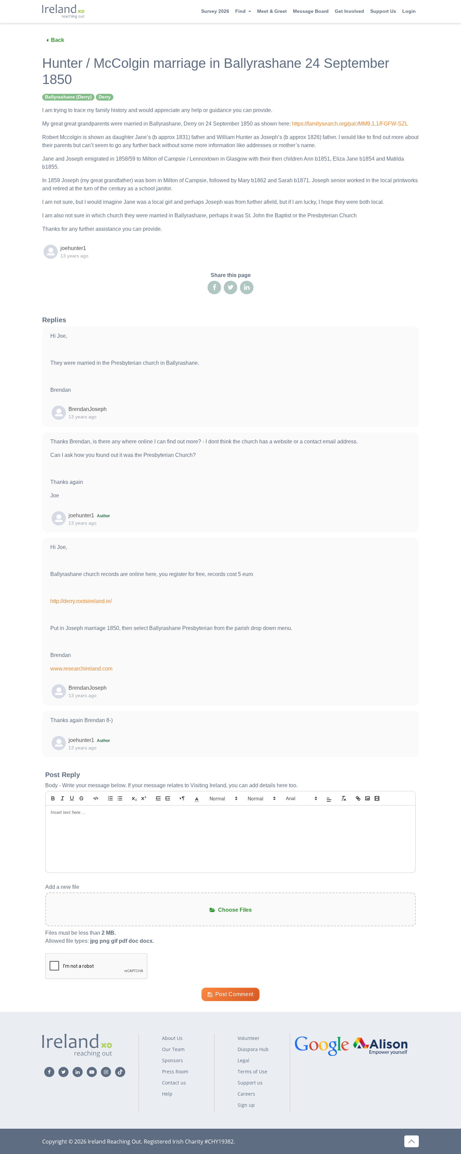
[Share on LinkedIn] (246, 287)
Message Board (311, 11)
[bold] (53, 798)
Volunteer (249, 1038)
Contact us (174, 1082)
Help (167, 1094)
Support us (250, 1082)
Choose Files (235, 910)
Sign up (246, 1105)
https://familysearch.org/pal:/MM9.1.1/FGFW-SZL (350, 124)
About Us (172, 1038)
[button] (196, 798)
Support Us (383, 11)
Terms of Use (252, 1071)
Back (57, 40)
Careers (246, 1094)
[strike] (81, 798)
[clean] (343, 798)
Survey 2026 (215, 11)
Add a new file (62, 887)
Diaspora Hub (253, 1049)
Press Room (175, 1071)
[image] (367, 798)
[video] (377, 798)
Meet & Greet (272, 11)
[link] (358, 798)
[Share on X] (230, 287)
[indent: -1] (158, 798)
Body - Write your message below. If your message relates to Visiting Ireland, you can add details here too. (171, 785)
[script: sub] (134, 798)
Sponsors (172, 1060)
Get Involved (349, 11)
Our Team (173, 1049)
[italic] (62, 798)
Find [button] (240, 11)
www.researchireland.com (81, 668)
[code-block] (96, 798)
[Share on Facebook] (214, 287)
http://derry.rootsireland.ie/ (81, 601)
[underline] (72, 798)
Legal (243, 1060)
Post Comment (234, 994)
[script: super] (143, 798)
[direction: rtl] (182, 798)
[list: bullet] (120, 798)
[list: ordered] (110, 798)
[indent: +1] (167, 798)
